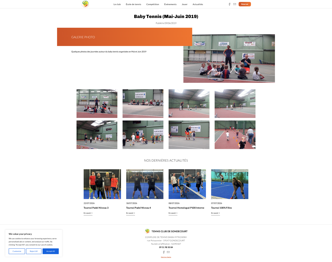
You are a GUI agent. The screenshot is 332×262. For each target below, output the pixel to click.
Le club (117, 4)
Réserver (244, 4)
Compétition (152, 4)
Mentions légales (166, 257)
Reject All (34, 251)
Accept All (50, 251)
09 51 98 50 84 (166, 247)
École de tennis (133, 4)
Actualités (198, 4)
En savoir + (88, 213)
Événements (170, 4)
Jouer (185, 4)
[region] (33, 243)
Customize (17, 251)
